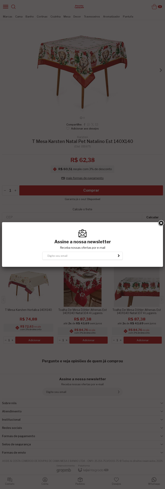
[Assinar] (119, 256)
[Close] (160, 223)
